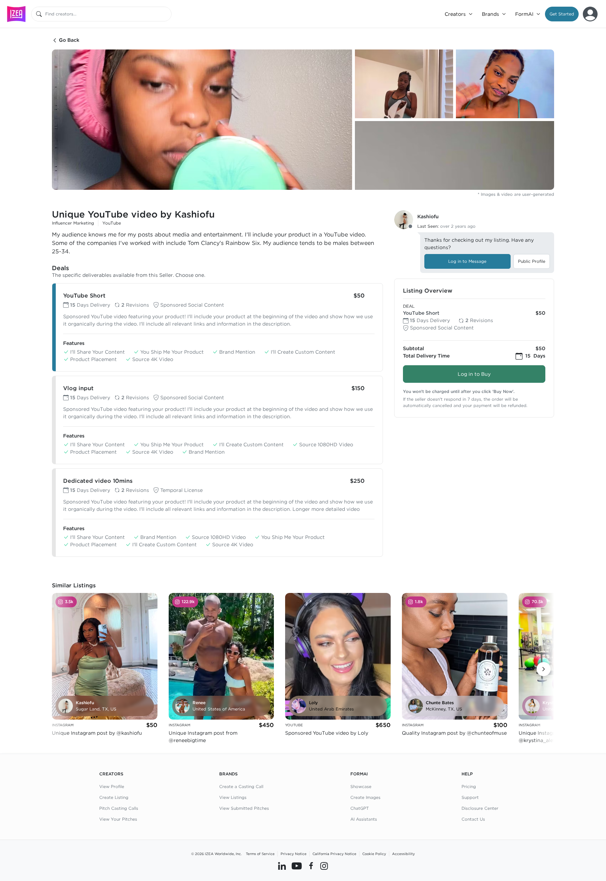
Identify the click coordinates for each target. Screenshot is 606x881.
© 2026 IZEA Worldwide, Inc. (216, 854)
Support (470, 797)
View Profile (111, 786)
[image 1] (202, 119)
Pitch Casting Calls (118, 808)
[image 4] (454, 155)
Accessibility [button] (403, 854)
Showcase (360, 786)
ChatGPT (359, 808)
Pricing (469, 786)
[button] (562, 14)
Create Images (365, 797)
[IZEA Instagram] (324, 866)
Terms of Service (260, 854)
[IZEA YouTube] (296, 866)
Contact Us (473, 819)
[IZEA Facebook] (311, 866)
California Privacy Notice (334, 854)
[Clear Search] (166, 14)
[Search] (39, 14)
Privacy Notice (294, 854)
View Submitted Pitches (244, 808)
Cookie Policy (374, 854)
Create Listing (113, 797)
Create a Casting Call (241, 786)
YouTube (111, 223)
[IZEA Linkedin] (282, 866)
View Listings (233, 797)
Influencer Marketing (73, 223)
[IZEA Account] (590, 14)
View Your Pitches (118, 819)
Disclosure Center (480, 808)
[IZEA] (16, 14)
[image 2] (404, 83)
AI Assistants (363, 819)
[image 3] (505, 83)
